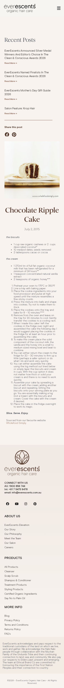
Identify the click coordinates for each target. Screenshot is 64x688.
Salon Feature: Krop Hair (19, 108)
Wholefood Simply (16, 423)
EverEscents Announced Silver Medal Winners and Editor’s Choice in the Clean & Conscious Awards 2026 (27, 54)
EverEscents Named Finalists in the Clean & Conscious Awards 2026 (26, 74)
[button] (58, 8)
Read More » (10, 63)
